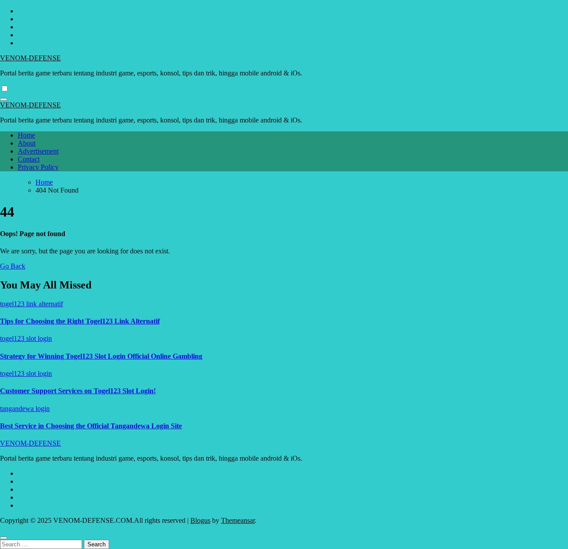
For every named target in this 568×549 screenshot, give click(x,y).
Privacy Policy (38, 167)
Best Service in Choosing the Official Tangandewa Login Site (91, 426)
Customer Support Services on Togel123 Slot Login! (78, 391)
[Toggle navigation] (3, 99)
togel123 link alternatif (31, 304)
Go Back (12, 266)
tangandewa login (25, 408)
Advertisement (38, 151)
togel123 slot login (26, 338)
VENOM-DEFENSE (30, 58)
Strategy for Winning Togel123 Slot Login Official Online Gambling (101, 356)
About (27, 143)
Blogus (200, 520)
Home (26, 135)
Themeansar (238, 520)
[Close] (3, 538)
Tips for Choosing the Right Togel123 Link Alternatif (80, 321)
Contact (28, 159)
